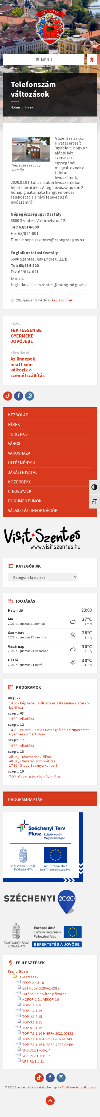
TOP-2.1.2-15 (32, 1016)
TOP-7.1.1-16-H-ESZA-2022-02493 (48, 1039)
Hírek (29, 107)
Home (15, 107)
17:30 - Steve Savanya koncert (33, 765)
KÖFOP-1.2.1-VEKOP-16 (40, 999)
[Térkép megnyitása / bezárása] (92, 59)
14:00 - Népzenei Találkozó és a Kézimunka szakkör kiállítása (49, 705)
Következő (19, 352)
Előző (15, 324)
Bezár (24, 971)
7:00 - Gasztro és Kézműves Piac (35, 776)
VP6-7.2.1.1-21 (33, 1061)
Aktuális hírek (62, 300)
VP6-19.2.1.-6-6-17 (36, 1055)
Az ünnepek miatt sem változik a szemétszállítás (27, 367)
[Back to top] (50, 1100)
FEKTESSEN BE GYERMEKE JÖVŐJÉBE (26, 335)
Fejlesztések (28, 977)
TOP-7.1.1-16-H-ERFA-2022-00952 (47, 1033)
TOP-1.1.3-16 (32, 1005)
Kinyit (12, 971)
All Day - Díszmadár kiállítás (30, 756)
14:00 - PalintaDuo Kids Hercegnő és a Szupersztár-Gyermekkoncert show (49, 731)
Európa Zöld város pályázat (44, 993)
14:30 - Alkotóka (21, 718)
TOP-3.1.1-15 (32, 1022)
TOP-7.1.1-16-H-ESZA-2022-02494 (48, 1044)
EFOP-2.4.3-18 (33, 982)
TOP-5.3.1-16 (32, 1027)
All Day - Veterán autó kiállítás (32, 761)
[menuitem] (50, 415)
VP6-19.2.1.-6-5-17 (36, 1050)
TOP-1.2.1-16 (32, 1010)
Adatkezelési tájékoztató (78, 1087)
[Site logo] (50, 43)
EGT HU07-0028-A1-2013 (40, 988)
